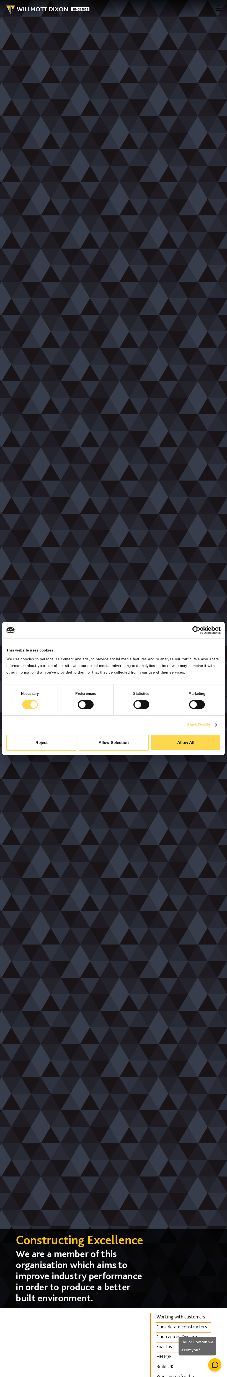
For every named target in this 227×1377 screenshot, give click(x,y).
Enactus (164, 1346)
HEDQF (164, 1356)
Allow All (185, 742)
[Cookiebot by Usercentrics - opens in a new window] (196, 630)
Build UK (165, 1366)
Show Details (198, 725)
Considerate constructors (181, 1326)
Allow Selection (114, 742)
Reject (41, 742)
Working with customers (180, 1317)
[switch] (86, 704)
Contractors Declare (176, 1336)
